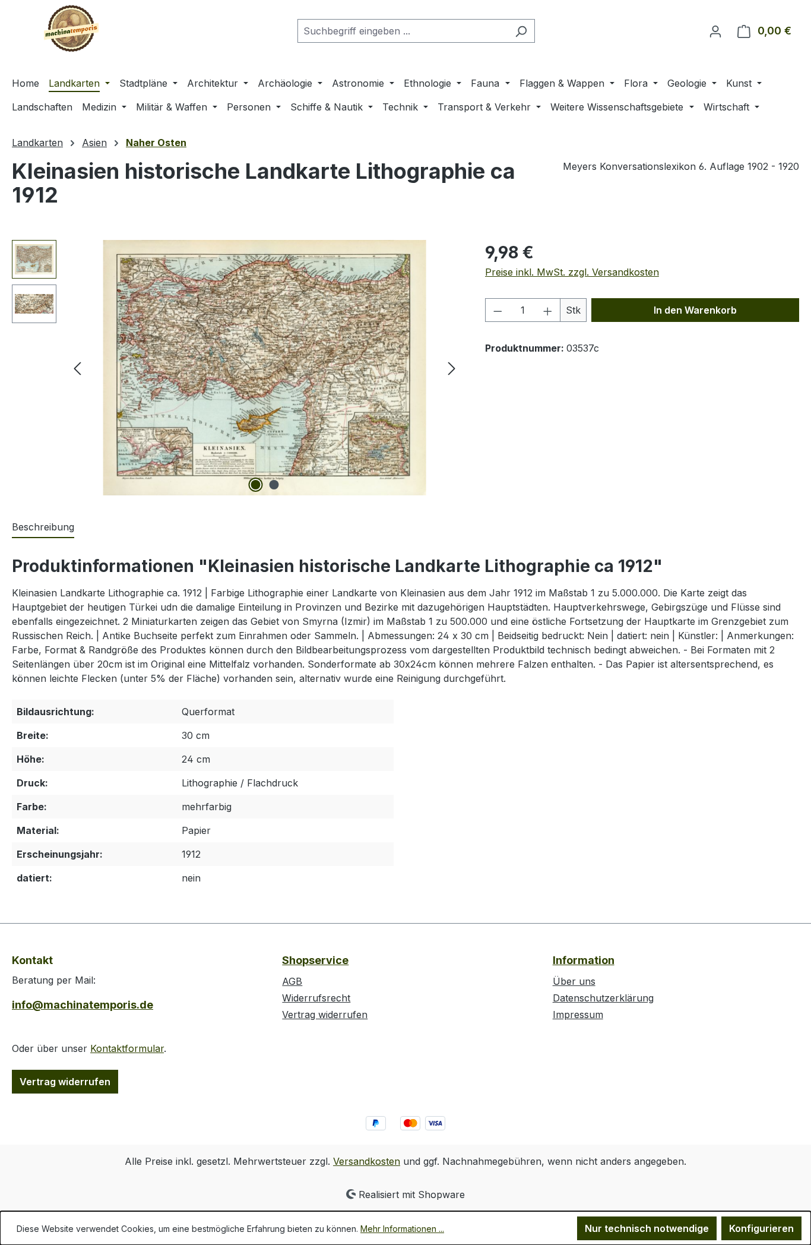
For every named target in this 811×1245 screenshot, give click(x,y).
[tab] (43, 527)
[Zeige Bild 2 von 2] (273, 484)
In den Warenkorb (695, 310)
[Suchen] (521, 31)
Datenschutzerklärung (603, 998)
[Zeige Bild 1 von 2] (255, 484)
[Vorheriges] (77, 368)
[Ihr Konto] (715, 31)
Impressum (578, 1014)
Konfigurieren (761, 1228)
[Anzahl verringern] (497, 310)
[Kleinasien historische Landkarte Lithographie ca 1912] (264, 367)
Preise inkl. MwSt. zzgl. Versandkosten (572, 272)
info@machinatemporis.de (82, 1004)
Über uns (574, 981)
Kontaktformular (127, 1048)
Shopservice (315, 960)
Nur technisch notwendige (647, 1228)
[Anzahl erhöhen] (548, 310)
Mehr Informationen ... (402, 1229)
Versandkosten (366, 1161)
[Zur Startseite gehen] (71, 28)
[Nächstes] (452, 368)
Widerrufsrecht (316, 998)
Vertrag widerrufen (65, 1082)
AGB (292, 981)
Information (583, 960)
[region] (236, 367)
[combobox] (402, 31)
